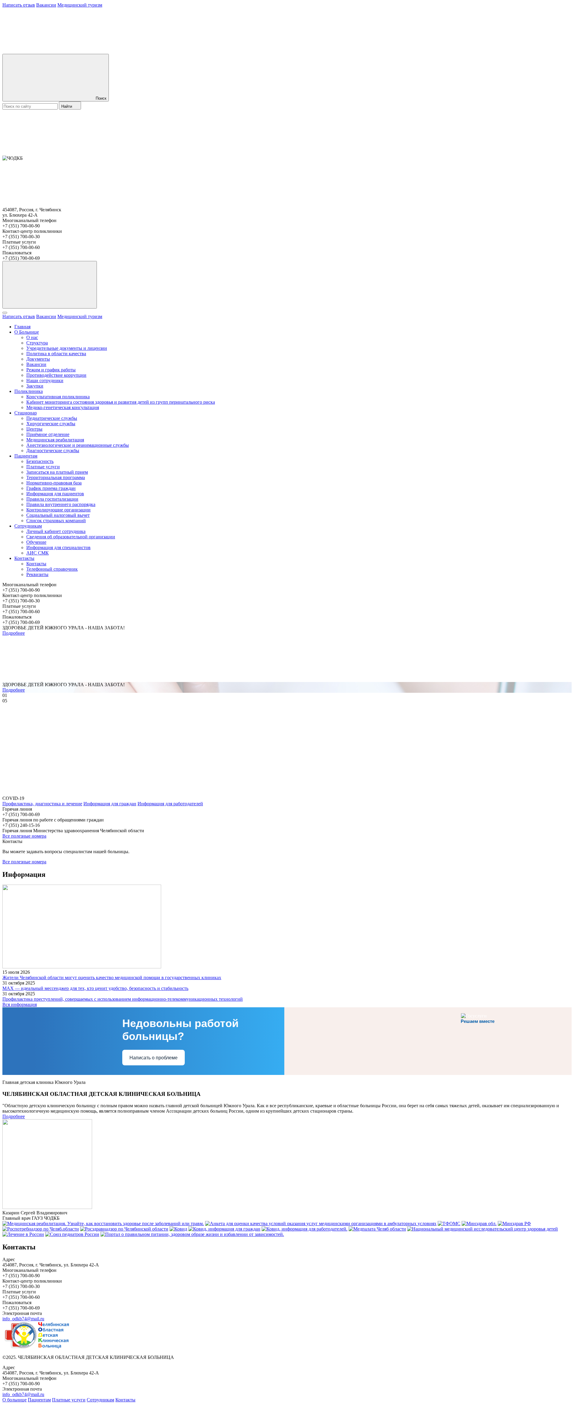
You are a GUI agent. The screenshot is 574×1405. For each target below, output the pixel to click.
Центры (34, 429)
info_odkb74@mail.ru (23, 1318)
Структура (37, 342)
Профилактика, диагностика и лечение (42, 803)
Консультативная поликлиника (58, 396)
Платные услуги (43, 466)
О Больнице (26, 332)
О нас (32, 337)
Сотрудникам (28, 525)
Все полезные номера (24, 836)
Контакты (24, 558)
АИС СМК (37, 552)
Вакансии (46, 4)
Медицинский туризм (79, 4)
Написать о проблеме (153, 1057)
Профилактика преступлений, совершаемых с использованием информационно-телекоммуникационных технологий (122, 999)
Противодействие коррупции (56, 375)
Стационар (25, 412)
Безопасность (40, 461)
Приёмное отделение (47, 434)
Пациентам (25, 455)
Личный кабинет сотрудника (56, 531)
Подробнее (13, 633)
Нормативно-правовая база (54, 482)
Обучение (36, 542)
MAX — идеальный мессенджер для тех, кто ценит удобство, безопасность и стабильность (95, 988)
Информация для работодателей (170, 803)
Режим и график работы (51, 369)
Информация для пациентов (55, 493)
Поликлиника (28, 391)
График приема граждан (51, 488)
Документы (38, 358)
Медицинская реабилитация (55, 439)
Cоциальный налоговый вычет (58, 515)
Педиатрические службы (51, 418)
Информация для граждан (109, 803)
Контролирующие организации (58, 509)
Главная (22, 326)
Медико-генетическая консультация (62, 407)
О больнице (14, 1399)
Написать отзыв (18, 4)
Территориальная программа (55, 477)
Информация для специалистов (58, 547)
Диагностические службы (52, 450)
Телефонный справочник (52, 569)
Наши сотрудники (44, 380)
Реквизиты (37, 574)
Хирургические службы (50, 423)
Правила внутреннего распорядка (60, 504)
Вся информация (19, 1004)
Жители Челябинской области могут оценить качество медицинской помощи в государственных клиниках (111, 977)
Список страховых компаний (56, 520)
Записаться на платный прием (57, 472)
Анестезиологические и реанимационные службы (77, 445)
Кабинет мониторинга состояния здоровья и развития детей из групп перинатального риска (120, 402)
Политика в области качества (56, 353)
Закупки (34, 385)
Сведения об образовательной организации (70, 536)
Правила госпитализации (52, 499)
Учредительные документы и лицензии (66, 348)
